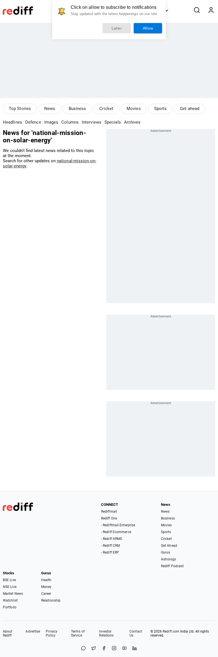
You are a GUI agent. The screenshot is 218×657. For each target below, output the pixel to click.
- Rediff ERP (110, 552)
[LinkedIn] (134, 648)
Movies (134, 108)
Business (77, 108)
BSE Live (9, 580)
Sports (160, 108)
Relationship (50, 600)
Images (51, 122)
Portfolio (9, 607)
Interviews (91, 122)
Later (117, 28)
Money (46, 587)
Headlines (12, 122)
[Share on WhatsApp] (83, 648)
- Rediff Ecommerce (116, 532)
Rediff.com (171, 631)
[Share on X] (93, 648)
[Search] (196, 10)
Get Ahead (169, 546)
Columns (70, 122)
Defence (33, 122)
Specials (112, 122)
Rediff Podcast (172, 566)
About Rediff (7, 633)
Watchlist (10, 600)
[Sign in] (211, 10)
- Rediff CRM (110, 546)
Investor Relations (106, 633)
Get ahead (189, 108)
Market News (13, 594)
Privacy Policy (51, 633)
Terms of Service (78, 633)
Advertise (33, 631)
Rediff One (109, 518)
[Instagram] (114, 648)
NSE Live (9, 587)
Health (46, 580)
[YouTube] (124, 648)
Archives (132, 122)
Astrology (168, 559)
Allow (148, 28)
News (49, 108)
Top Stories (20, 108)
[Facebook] (104, 648)
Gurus (165, 552)
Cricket (106, 108)
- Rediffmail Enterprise (118, 525)
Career (46, 594)
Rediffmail (109, 511)
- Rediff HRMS (111, 539)
